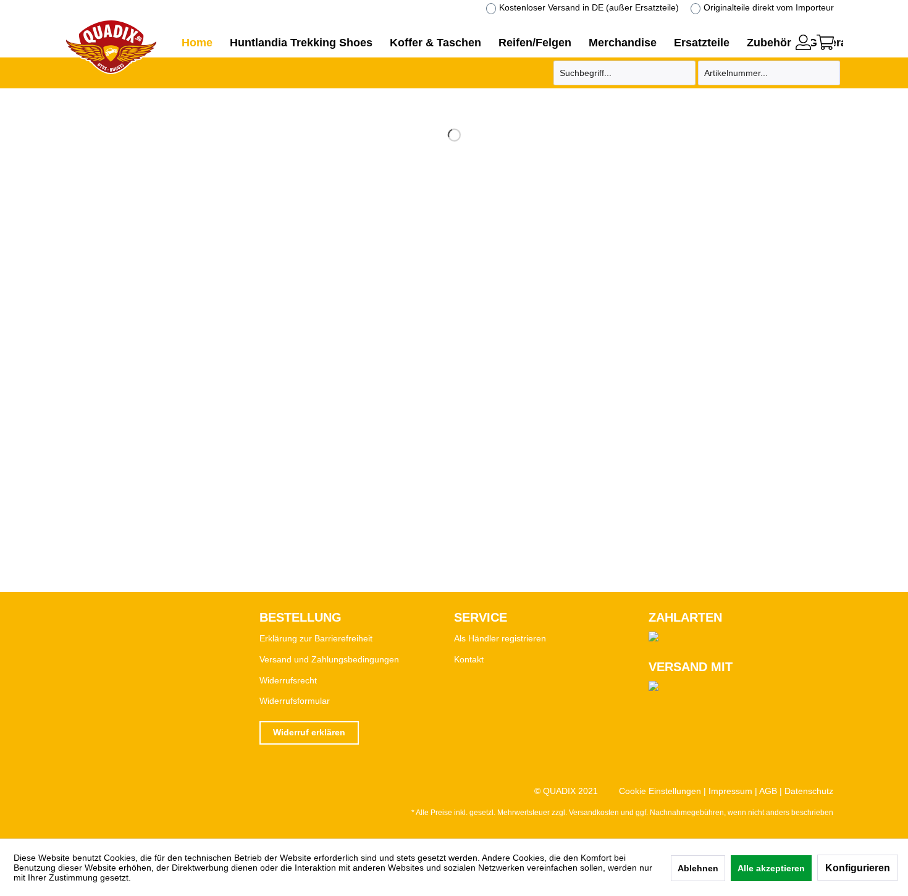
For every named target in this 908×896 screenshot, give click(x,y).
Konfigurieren (857, 868)
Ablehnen (698, 868)
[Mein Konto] (803, 42)
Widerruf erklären (309, 732)
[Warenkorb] (825, 42)
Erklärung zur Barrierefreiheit (315, 638)
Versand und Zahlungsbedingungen (329, 659)
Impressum (730, 791)
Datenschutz (808, 791)
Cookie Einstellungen (660, 791)
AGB (768, 791)
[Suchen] (684, 73)
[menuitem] (803, 41)
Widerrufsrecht (288, 680)
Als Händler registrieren (500, 638)
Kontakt (469, 659)
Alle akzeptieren (771, 868)
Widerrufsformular (294, 701)
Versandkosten (594, 812)
